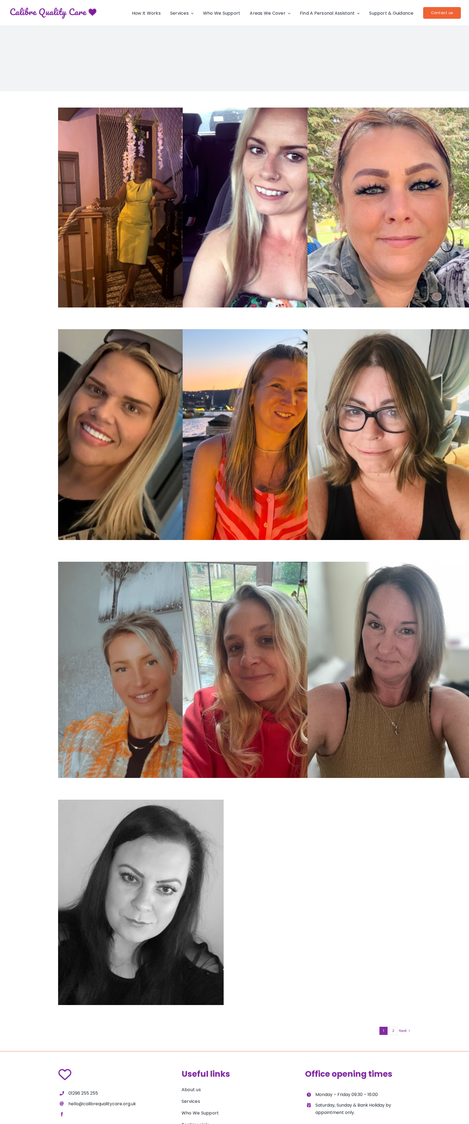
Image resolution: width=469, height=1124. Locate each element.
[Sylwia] (141, 910)
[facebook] (62, 1114)
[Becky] (265, 439)
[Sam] (265, 672)
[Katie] (141, 439)
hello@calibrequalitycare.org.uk (102, 1104)
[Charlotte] (265, 218)
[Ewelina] (141, 672)
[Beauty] (141, 218)
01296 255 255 (83, 1093)
